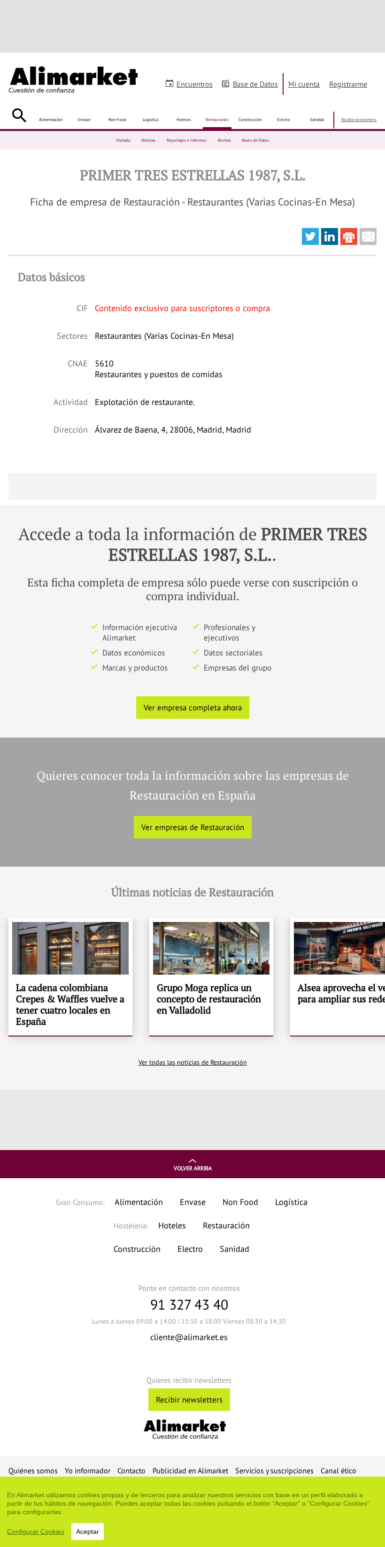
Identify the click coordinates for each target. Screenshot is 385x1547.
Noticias (148, 140)
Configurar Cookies (35, 1531)
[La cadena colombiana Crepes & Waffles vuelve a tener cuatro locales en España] (70, 977)
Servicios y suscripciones (274, 1470)
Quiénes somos (33, 1470)
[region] (192, 1512)
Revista (224, 140)
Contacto (131, 1470)
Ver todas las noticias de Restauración (193, 1062)
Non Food (117, 119)
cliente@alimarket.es (189, 1337)
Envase (84, 119)
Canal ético (338, 1470)
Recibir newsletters (359, 119)
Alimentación (50, 119)
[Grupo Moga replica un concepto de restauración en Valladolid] (211, 977)
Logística (150, 119)
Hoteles (184, 119)
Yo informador (87, 1470)
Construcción (250, 119)
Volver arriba (193, 1168)
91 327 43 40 (189, 1304)
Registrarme (348, 84)
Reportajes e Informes (187, 140)
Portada (123, 140)
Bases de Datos (255, 140)
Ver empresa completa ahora (193, 707)
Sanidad (317, 119)
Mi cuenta (304, 84)
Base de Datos (255, 84)
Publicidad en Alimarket (190, 1470)
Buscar (19, 115)
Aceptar (87, 1531)
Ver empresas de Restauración (192, 827)
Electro (283, 119)
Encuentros (195, 84)
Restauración (217, 119)
